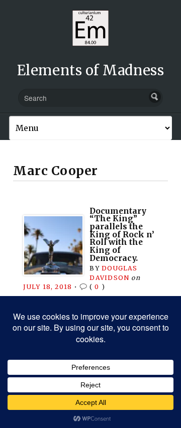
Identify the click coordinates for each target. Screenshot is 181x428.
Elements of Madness (90, 70)
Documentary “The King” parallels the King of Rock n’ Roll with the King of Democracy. (121, 234)
